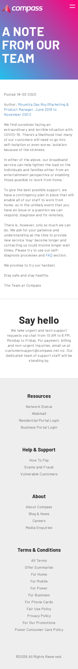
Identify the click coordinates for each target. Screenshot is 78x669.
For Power (39, 588)
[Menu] (72, 9)
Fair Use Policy (39, 608)
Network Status (39, 406)
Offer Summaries (39, 567)
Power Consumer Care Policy (39, 629)
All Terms (39, 560)
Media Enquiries (39, 527)
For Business (39, 595)
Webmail (39, 413)
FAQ (49, 255)
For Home (39, 574)
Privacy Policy (39, 615)
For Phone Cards (39, 601)
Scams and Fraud (39, 467)
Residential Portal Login (39, 420)
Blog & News (39, 513)
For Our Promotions (39, 622)
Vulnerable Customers (39, 474)
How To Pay (39, 460)
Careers (39, 520)
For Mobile (39, 581)
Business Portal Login (39, 427)
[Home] (22, 8)
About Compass (39, 506)
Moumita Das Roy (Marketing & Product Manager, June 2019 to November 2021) (36, 109)
